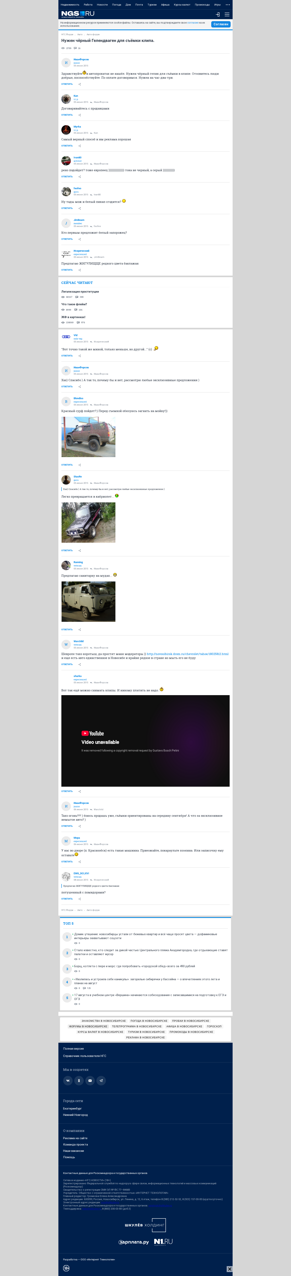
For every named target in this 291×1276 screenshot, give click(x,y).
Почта (139, 4)
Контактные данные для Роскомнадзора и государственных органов (105, 1173)
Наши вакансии (73, 1151)
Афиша (165, 4)
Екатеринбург (72, 1108)
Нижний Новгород (75, 1115)
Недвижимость (70, 4)
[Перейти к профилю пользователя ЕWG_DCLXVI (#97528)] (66, 876)
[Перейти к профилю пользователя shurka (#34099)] (66, 679)
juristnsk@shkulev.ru (160, 1205)
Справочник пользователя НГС (84, 1056)
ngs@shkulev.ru (110, 1202)
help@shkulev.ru (91, 1208)
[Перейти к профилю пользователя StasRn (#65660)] (66, 480)
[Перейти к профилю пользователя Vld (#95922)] (66, 338)
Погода (116, 4)
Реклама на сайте (75, 1138)
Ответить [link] (67, 84)
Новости (102, 4)
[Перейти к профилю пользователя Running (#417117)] (66, 565)
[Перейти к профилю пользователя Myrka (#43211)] (66, 130)
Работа (88, 4)
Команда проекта (75, 1144)
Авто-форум (93, 34)
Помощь (69, 1157)
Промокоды (202, 4)
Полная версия (73, 1048)
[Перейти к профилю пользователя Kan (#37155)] (66, 99)
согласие (192, 22)
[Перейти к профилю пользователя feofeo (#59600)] (66, 191)
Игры (217, 4)
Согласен (221, 24)
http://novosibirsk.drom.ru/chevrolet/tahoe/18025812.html (188, 654)
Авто (80, 34)
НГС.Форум (67, 34)
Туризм (152, 4)
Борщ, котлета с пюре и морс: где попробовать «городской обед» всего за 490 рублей (134, 966)
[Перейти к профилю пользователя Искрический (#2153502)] (66, 254)
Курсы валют (182, 4)
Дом (128, 4)
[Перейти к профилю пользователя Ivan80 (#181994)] (66, 160)
